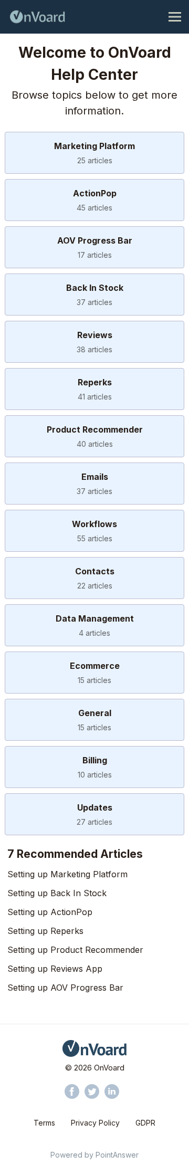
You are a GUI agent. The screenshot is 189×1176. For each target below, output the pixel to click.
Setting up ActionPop (49, 912)
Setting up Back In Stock (57, 893)
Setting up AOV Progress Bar (65, 987)
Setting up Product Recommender (75, 949)
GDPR (145, 1122)
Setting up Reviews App (54, 968)
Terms (44, 1122)
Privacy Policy (95, 1122)
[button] (72, 1091)
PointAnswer (117, 1154)
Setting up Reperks (45, 931)
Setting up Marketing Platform (67, 874)
